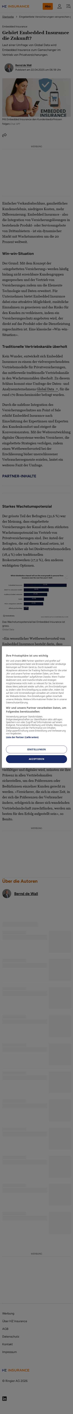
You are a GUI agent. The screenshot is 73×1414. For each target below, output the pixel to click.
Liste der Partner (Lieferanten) (22, 737)
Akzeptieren (36, 759)
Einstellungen (36, 749)
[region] (36, 707)
